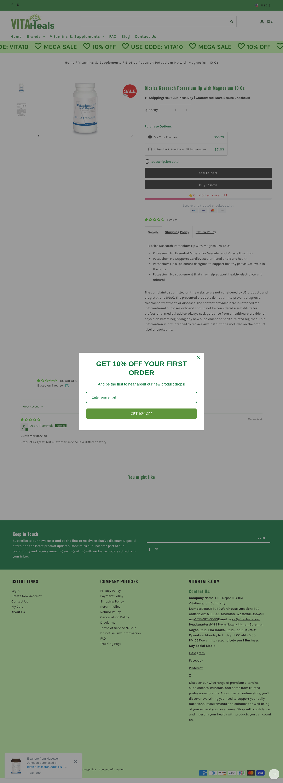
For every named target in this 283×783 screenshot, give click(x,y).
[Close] (199, 358)
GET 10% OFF (141, 414)
